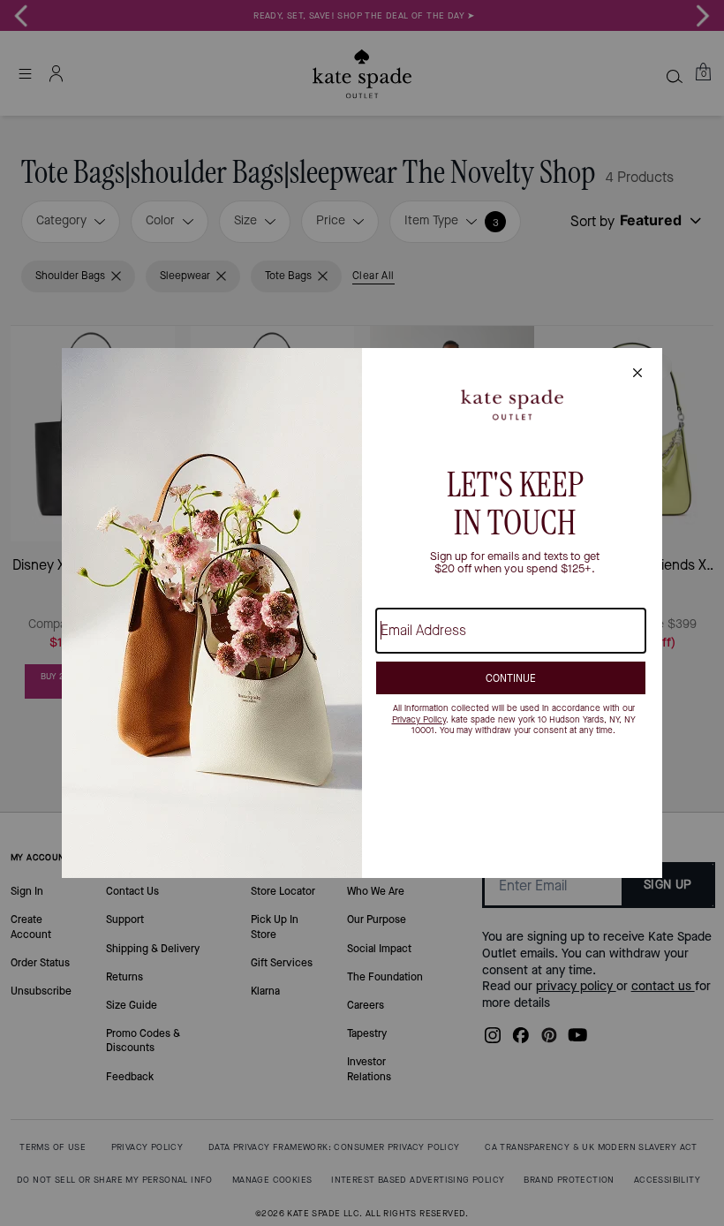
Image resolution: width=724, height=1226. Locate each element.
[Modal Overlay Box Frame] (362, 613)
